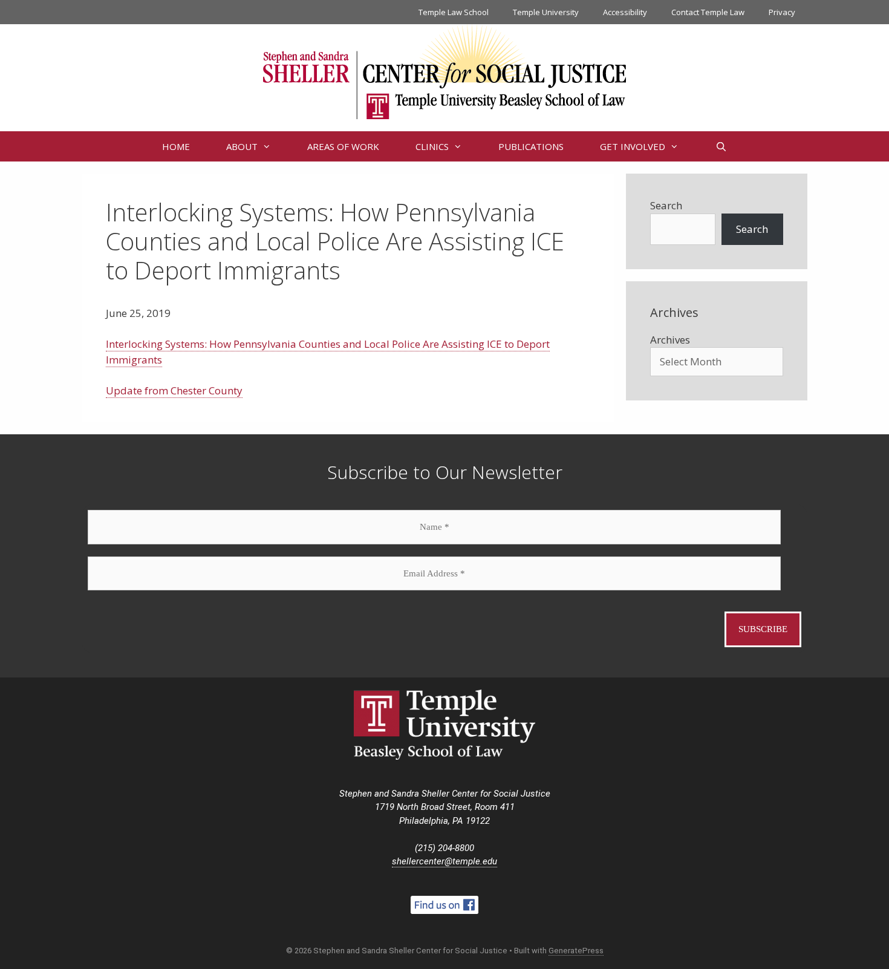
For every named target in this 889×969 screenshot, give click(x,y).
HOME (176, 146)
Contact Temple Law (707, 12)
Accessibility (625, 12)
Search (666, 205)
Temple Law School (453, 12)
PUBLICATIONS (531, 146)
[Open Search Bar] (720, 146)
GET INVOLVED (632, 146)
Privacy (782, 12)
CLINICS (432, 146)
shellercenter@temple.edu (444, 861)
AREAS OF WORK (343, 146)
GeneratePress (576, 950)
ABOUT (242, 146)
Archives (670, 340)
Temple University (546, 12)
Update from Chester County (174, 390)
